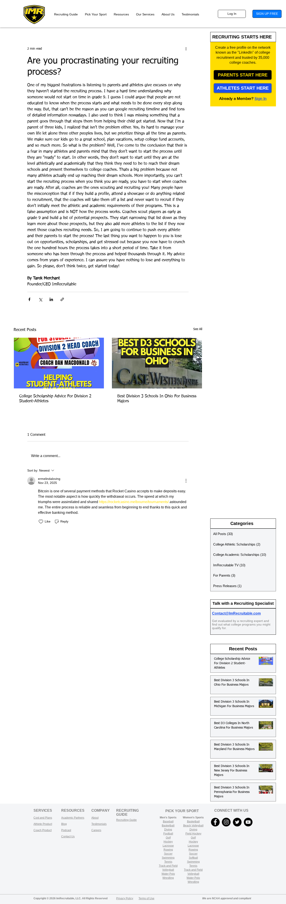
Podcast (66, 830)
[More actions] (186, 48)
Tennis (168, 861)
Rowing (168, 849)
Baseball (168, 821)
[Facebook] (215, 822)
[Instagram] (226, 822)
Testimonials (99, 824)
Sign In (260, 98)
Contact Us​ (68, 836)
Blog (64, 824)
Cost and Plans (43, 817)
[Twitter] (237, 822)
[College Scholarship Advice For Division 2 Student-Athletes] (59, 363)
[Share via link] (62, 299)
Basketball (168, 825)
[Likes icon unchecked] (41, 521)
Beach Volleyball (193, 825)
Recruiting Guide (126, 820)
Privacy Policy (124, 898)
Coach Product (43, 830)
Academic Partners (72, 817)
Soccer (168, 853)
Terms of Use (146, 898)
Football (168, 833)
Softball (193, 857)
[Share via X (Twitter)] (40, 299)
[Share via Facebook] (29, 299)
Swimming (168, 857)
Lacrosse (168, 845)
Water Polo (168, 873)
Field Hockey (193, 833)
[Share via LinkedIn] (51, 299)
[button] (121, 14)
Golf (168, 837)
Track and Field (168, 865)
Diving (168, 829)
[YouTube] (248, 822)
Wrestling (168, 877)
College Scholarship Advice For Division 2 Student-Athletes (55, 398)
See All (197, 329)
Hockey (193, 841)
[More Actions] (186, 480)
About (95, 817)
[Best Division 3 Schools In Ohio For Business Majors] (157, 363)
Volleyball (193, 873)
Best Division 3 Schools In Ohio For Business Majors (156, 398)
